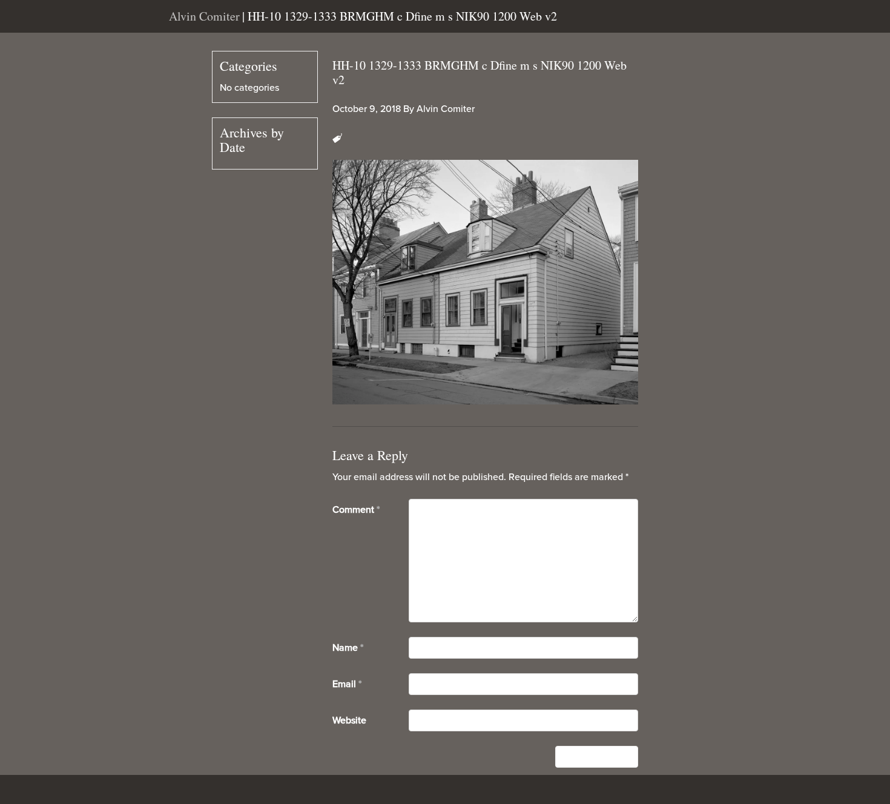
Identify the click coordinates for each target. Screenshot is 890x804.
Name (347, 648)
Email (346, 684)
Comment (356, 510)
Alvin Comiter (446, 109)
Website (349, 720)
